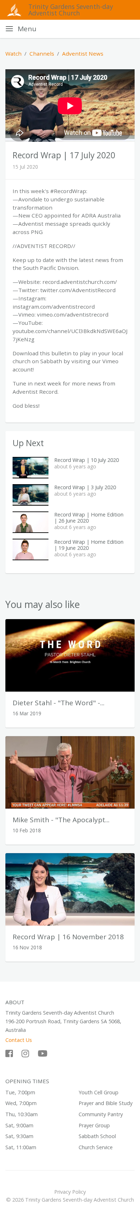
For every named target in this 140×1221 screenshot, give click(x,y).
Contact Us (18, 1040)
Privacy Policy (70, 1191)
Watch (13, 53)
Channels (41, 53)
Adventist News (82, 53)
